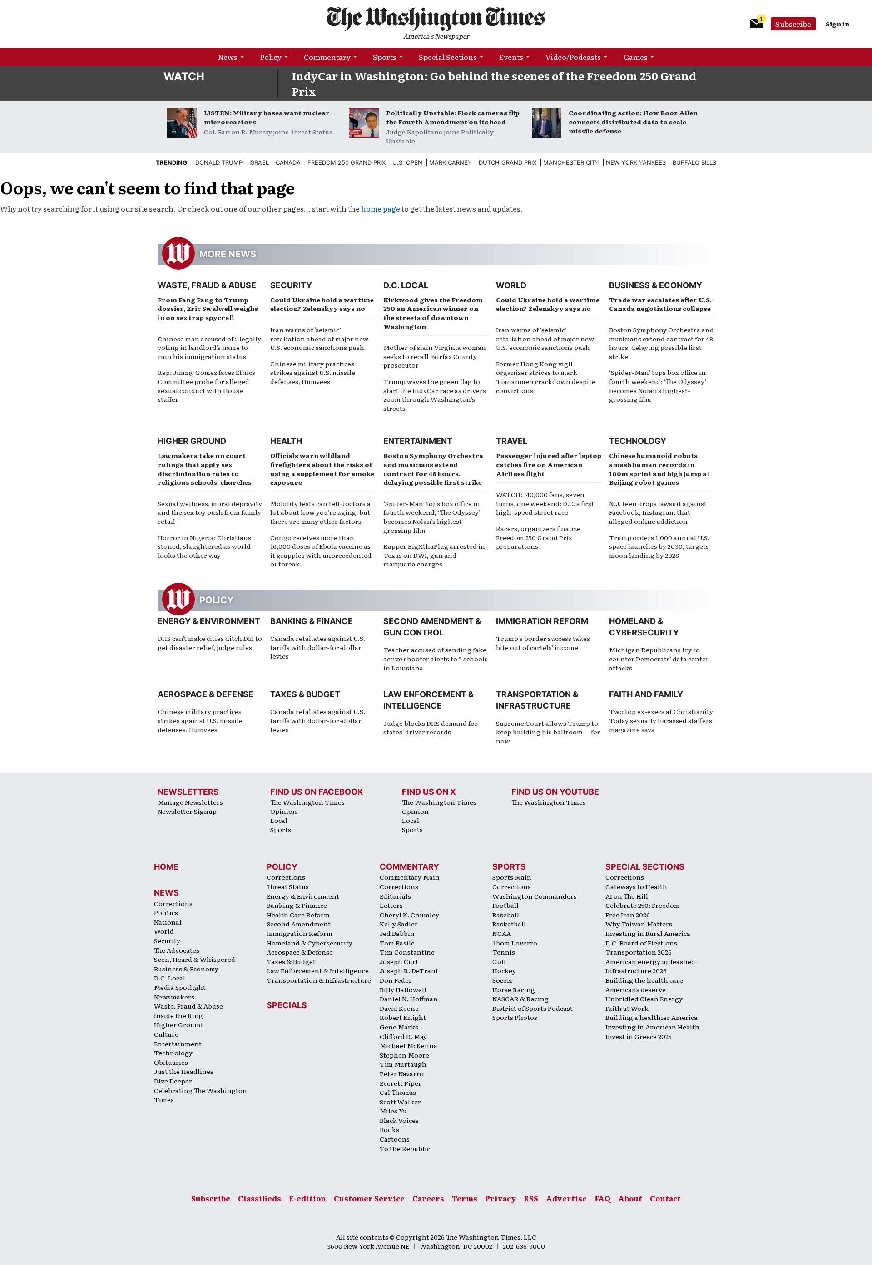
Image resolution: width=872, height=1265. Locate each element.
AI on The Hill (626, 896)
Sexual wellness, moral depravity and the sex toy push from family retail (210, 512)
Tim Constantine (407, 951)
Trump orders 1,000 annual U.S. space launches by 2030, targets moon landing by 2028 (659, 546)
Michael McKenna (408, 1045)
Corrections (173, 903)
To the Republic (405, 1148)
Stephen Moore (404, 1054)
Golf (499, 961)
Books (389, 1129)
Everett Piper (400, 1083)
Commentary (327, 56)
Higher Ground (192, 441)
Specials (287, 1005)
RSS (531, 1198)
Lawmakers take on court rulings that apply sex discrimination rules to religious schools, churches (205, 469)
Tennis (503, 951)
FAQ (602, 1198)
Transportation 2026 (638, 951)
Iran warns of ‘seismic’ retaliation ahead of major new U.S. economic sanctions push (319, 338)
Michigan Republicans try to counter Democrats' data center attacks (659, 658)
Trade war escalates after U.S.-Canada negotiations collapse (661, 304)
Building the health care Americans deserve (644, 984)
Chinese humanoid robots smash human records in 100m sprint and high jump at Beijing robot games (659, 469)
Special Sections (448, 56)
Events (511, 56)
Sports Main (511, 876)
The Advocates (176, 950)
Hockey (504, 970)
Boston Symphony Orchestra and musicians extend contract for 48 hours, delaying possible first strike (661, 343)
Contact (665, 1198)
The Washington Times (307, 802)
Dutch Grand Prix (507, 162)
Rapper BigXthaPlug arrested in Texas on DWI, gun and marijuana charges (434, 554)
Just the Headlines (183, 1071)
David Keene (399, 1008)
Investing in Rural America (647, 933)
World (511, 285)
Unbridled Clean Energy (644, 998)
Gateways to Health (636, 886)
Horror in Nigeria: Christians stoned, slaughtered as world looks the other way (204, 546)
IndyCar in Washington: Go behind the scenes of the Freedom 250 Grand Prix (494, 83)
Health (286, 441)
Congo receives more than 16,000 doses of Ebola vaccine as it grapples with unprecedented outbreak (321, 551)
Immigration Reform (542, 621)
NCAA (501, 933)
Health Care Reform (298, 914)
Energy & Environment (209, 621)
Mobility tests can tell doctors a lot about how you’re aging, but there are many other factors (320, 512)
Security (291, 285)
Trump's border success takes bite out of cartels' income (543, 643)
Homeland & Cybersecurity (309, 942)
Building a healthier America (651, 1017)
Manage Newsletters (190, 802)
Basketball (509, 923)
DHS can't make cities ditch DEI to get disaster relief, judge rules (210, 643)
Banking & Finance (311, 621)
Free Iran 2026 (627, 914)
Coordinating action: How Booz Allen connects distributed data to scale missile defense (633, 121)
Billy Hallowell (403, 989)
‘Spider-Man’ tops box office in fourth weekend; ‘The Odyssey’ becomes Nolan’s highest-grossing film (657, 386)
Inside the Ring (178, 1015)
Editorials (395, 896)
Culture (166, 1034)
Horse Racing (513, 989)
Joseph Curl (399, 961)
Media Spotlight (180, 987)
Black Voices (399, 1120)
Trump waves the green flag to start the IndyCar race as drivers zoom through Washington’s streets (434, 395)
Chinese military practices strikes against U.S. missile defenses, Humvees (312, 372)
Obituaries (171, 1062)
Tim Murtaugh (403, 1063)
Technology (637, 441)
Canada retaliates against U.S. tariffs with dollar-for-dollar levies (317, 647)
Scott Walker (400, 1101)
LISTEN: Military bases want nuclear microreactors (267, 117)
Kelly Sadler (399, 923)
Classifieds (259, 1198)
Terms (464, 1198)
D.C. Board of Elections (641, 942)
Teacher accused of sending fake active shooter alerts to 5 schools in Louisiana (435, 658)
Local (278, 820)
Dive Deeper (173, 1080)
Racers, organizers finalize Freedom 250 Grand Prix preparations (538, 537)
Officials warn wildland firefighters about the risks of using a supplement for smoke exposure (322, 469)
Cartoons (395, 1138)
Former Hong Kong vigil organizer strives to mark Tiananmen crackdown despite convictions (545, 377)
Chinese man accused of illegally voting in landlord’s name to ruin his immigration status (209, 347)
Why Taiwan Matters (638, 923)
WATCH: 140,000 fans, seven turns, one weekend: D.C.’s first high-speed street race (545, 503)
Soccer (502, 979)
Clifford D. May (403, 1036)
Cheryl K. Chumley (409, 914)
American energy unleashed (650, 961)
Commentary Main (410, 876)
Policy (271, 56)
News (228, 56)
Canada (288, 162)
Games (636, 56)
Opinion (283, 811)
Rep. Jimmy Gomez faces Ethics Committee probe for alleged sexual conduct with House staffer (206, 386)
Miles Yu (393, 1110)
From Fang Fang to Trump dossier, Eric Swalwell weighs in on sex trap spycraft (208, 308)
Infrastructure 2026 (636, 970)
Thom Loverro (514, 942)
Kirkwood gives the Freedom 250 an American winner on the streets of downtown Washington (433, 313)
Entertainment (417, 441)
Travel (511, 441)
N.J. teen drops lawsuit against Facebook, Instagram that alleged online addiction (658, 512)
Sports (384, 56)
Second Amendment (299, 923)
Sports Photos (514, 1017)
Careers (428, 1198)
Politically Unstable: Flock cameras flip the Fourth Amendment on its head (453, 117)
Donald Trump (219, 162)
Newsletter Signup (187, 811)
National (168, 921)
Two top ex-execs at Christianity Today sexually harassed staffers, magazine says (661, 720)
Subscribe (793, 23)
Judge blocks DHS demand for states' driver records (430, 728)
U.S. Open (407, 162)
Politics (166, 912)
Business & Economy (655, 285)
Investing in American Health (652, 1026)
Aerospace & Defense (205, 694)
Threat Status (288, 886)
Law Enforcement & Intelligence (318, 970)
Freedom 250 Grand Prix (346, 162)
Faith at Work (627, 1008)
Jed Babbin (397, 933)
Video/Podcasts (573, 56)
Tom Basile (397, 942)
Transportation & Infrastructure (319, 979)
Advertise (566, 1198)
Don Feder (396, 979)
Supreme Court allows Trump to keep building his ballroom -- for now (548, 732)
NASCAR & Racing (520, 998)
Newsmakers (174, 996)
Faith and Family (646, 694)
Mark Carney (450, 162)
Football (505, 905)
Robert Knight (403, 1017)
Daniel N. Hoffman (409, 998)
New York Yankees (636, 162)
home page (380, 208)
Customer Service (369, 1198)
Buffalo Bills (694, 162)
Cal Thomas (398, 1092)
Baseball (505, 914)
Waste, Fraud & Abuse (207, 285)
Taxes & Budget (305, 694)
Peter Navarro (402, 1073)
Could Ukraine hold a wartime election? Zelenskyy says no (322, 304)
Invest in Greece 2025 (638, 1036)
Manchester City (571, 162)
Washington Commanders (534, 896)
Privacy (500, 1198)
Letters (391, 905)
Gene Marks (399, 1026)
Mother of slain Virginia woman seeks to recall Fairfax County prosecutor (434, 356)
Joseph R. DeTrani (409, 970)
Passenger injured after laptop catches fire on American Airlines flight (548, 464)
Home (166, 866)
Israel (259, 162)
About (630, 1198)
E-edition (307, 1198)
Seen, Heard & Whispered (194, 959)
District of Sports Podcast (532, 1008)
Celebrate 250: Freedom (642, 905)
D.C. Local (405, 285)
